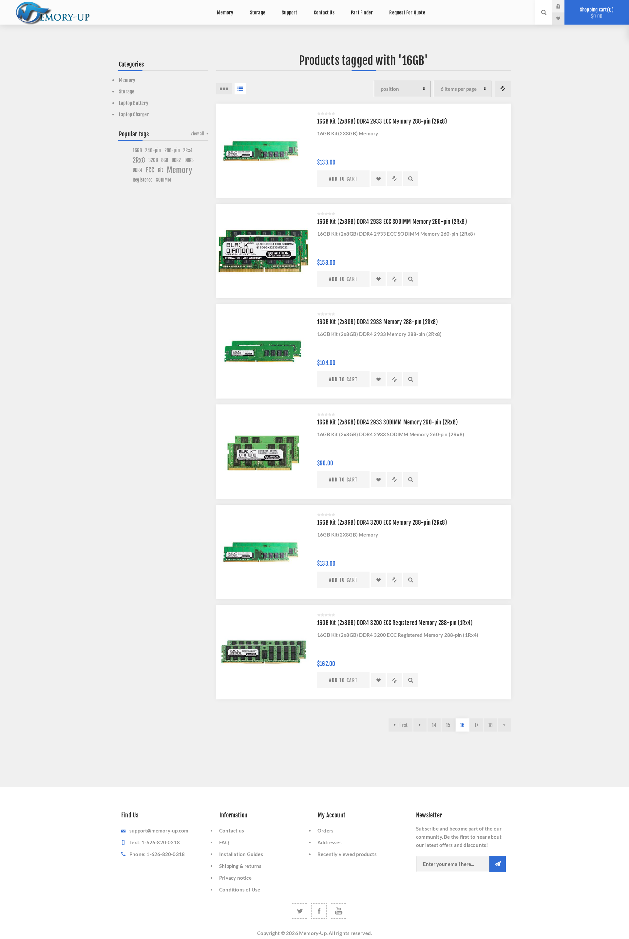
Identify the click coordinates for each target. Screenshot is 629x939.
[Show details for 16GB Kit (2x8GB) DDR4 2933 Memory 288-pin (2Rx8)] (263, 351)
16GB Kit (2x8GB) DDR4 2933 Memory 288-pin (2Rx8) (377, 322)
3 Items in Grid (224, 88)
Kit (160, 170)
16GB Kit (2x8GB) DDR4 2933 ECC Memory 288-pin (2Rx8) (382, 121)
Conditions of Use (239, 889)
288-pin (172, 150)
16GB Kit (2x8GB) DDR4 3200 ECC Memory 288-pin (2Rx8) (382, 522)
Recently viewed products (347, 854)
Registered (143, 180)
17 (476, 725)
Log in (563, 6)
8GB (164, 160)
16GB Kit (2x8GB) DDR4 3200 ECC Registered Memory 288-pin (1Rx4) (395, 622)
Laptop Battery (133, 103)
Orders (325, 830)
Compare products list (503, 89)
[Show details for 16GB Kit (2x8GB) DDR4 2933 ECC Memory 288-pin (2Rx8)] (263, 151)
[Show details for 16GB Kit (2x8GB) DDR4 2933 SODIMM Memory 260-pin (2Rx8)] (263, 451)
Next (504, 725)
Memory (127, 80)
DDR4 (138, 170)
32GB (153, 160)
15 (448, 725)
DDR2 (176, 160)
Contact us (231, 830)
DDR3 (189, 160)
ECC (150, 170)
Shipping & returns (240, 866)
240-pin (153, 150)
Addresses (329, 842)
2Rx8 (139, 160)
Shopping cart (596, 13)
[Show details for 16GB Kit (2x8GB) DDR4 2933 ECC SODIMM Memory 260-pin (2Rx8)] (263, 251)
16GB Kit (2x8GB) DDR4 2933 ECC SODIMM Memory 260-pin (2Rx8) (392, 221)
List (240, 88)
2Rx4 (188, 150)
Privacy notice (235, 878)
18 (490, 725)
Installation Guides (241, 854)
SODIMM (163, 180)
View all (197, 133)
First (403, 725)
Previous (420, 725)
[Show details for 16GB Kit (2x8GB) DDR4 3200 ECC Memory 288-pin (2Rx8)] (263, 552)
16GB (137, 150)
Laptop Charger (134, 114)
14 (434, 725)
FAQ (224, 842)
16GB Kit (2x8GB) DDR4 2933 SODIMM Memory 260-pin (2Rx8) (387, 422)
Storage (126, 91)
